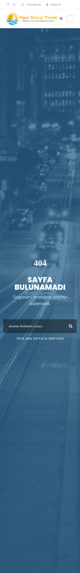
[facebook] (8, 4)
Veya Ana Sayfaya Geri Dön (40, 338)
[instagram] (14, 4)
